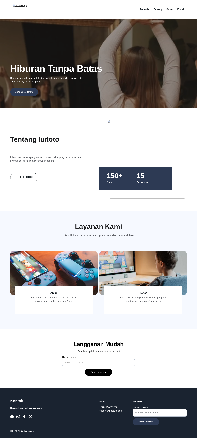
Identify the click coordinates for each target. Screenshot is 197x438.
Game (169, 9)
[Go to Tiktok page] (24, 416)
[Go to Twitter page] (30, 416)
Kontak (180, 9)
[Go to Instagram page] (18, 416)
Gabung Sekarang (24, 92)
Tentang (158, 9)
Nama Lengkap (69, 357)
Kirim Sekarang (99, 372)
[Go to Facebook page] (12, 416)
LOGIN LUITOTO (24, 177)
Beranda (144, 9)
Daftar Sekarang (145, 422)
